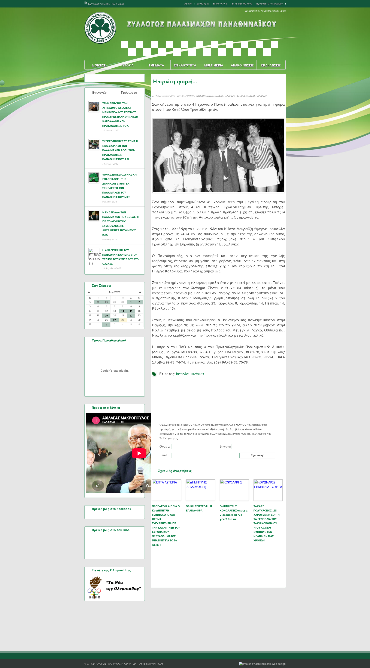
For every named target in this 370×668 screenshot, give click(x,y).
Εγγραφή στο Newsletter (269, 3)
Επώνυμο (224, 446)
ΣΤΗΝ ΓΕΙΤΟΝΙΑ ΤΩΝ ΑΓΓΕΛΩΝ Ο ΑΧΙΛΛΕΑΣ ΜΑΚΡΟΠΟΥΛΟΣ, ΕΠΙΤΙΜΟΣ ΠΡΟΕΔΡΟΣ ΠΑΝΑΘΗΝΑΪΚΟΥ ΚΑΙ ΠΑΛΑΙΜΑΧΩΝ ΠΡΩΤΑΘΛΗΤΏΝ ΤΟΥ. (120, 114)
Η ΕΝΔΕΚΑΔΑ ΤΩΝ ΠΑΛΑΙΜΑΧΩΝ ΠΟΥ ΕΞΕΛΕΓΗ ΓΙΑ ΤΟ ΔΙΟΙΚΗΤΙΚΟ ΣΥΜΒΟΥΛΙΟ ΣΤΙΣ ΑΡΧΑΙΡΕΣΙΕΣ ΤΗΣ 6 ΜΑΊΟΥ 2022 (120, 223)
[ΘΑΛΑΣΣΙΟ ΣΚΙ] (169, 44)
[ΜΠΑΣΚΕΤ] (229, 44)
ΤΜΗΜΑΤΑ (156, 65)
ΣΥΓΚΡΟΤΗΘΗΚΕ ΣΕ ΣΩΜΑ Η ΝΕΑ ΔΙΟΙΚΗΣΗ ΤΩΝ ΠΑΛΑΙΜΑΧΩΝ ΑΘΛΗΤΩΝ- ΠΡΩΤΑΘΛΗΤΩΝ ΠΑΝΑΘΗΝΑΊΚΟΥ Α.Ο (120, 150)
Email (121, 3)
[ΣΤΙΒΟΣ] (222, 52)
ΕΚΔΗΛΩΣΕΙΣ (271, 65)
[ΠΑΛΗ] (259, 44)
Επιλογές (99, 92)
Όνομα (165, 446)
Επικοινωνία (220, 3)
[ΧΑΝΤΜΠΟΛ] (267, 52)
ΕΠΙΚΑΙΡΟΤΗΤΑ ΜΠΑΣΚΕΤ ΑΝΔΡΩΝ (215, 95)
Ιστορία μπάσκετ (190, 373)
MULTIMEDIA (213, 65)
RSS (113, 3)
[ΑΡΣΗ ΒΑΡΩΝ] (124, 44)
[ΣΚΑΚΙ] (192, 52)
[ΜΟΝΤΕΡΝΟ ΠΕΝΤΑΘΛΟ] (214, 44)
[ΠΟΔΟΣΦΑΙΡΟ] (147, 52)
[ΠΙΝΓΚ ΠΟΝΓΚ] (274, 44)
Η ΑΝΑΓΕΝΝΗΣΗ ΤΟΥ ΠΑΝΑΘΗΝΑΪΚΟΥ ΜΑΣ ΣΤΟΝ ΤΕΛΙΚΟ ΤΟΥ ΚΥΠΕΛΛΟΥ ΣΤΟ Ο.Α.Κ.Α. (120, 257)
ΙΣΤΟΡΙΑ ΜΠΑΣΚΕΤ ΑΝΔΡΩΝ (251, 95)
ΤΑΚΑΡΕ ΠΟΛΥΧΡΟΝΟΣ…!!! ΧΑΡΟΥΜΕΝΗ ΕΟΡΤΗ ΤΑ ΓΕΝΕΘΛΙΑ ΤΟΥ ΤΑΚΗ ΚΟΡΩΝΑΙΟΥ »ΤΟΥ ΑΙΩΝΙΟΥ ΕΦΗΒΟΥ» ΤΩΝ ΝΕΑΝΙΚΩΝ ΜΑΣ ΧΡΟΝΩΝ (267, 523)
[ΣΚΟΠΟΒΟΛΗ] (207, 52)
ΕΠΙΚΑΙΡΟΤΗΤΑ (185, 65)
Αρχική (188, 3)
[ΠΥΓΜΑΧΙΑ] (177, 52)
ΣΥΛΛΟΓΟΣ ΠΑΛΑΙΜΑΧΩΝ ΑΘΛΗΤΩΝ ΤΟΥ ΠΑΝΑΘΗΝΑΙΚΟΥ (127, 663)
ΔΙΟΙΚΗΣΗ (99, 65)
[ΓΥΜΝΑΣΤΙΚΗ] (154, 44)
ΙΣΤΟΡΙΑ (128, 65)
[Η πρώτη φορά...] (218, 155)
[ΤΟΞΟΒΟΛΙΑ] (237, 52)
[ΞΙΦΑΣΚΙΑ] (244, 44)
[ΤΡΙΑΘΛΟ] (252, 52)
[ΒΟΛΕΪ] (139, 44)
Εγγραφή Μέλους (241, 3)
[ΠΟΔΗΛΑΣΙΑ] (132, 52)
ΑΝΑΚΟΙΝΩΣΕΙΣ (242, 65)
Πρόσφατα (129, 92)
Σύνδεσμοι (203, 3)
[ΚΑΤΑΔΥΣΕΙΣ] (184, 44)
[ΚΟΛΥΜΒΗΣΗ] (199, 44)
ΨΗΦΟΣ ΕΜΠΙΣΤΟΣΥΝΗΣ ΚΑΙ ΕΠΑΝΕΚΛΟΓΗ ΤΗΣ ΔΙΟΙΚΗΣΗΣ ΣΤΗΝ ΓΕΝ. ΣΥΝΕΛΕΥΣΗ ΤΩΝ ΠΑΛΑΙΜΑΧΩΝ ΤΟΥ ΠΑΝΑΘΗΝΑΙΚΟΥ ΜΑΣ (119, 186)
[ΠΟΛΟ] (162, 52)
